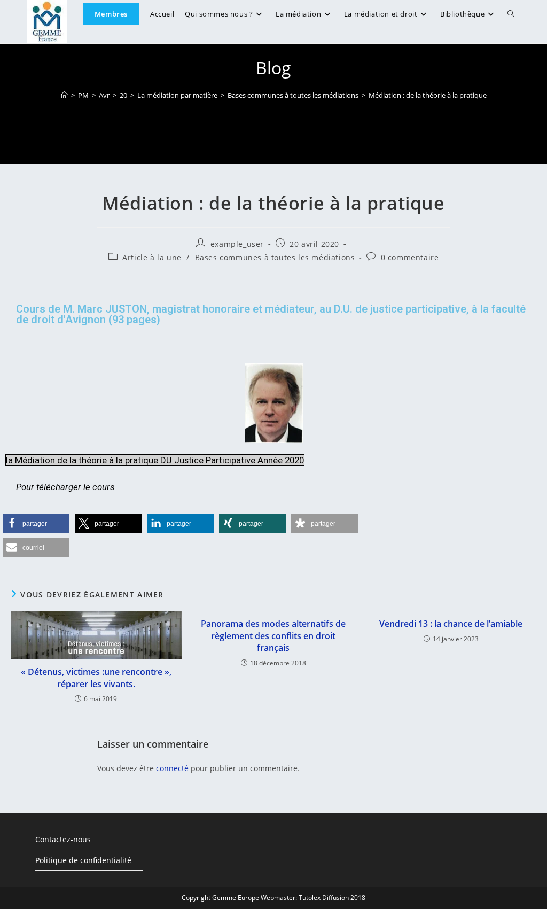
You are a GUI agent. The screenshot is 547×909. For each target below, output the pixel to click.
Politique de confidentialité (83, 860)
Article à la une (152, 257)
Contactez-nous (63, 839)
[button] (36, 523)
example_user (237, 244)
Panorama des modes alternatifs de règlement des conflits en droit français (273, 636)
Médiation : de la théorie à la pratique (428, 95)
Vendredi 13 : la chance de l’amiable (450, 624)
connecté (172, 768)
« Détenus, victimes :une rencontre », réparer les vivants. (96, 677)
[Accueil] (64, 95)
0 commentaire (410, 257)
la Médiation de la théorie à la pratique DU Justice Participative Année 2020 (155, 460)
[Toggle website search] (511, 14)
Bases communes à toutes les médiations (275, 257)
